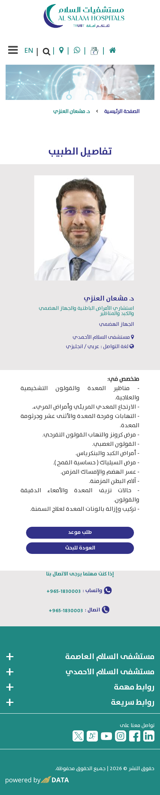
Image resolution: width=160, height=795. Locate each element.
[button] (80, 657)
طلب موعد (80, 532)
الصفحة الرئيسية (122, 111)
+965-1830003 (64, 591)
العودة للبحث (80, 548)
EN (28, 50)
